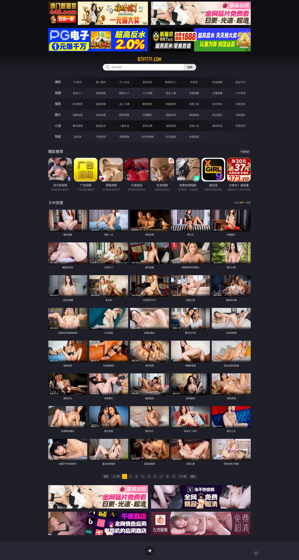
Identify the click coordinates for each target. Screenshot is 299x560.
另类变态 (241, 104)
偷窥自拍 (78, 115)
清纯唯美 (194, 115)
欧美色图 (124, 115)
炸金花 (194, 82)
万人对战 (124, 82)
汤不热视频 (147, 136)
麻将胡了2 (170, 82)
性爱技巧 (241, 126)
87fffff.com (149, 59)
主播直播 (217, 93)
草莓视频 (124, 136)
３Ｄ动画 (147, 93)
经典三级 (194, 104)
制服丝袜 (171, 104)
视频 (58, 93)
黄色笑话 (217, 126)
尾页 (193, 476)
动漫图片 (147, 115)
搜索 (189, 67)
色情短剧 (194, 136)
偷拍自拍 (101, 104)
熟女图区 (217, 115)
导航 (58, 137)
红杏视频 (171, 136)
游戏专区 (147, 82)
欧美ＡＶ (124, 93)
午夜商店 (101, 136)
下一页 (182, 476)
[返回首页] (256, 553)
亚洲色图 (101, 115)
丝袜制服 (194, 93)
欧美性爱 (147, 104)
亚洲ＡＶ (78, 93)
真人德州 (101, 82)
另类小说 (194, 126)
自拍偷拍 (101, 93)
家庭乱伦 (101, 126)
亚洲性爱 (78, 104)
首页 (106, 476)
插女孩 (77, 136)
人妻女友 (124, 126)
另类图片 (241, 115)
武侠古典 (147, 126)
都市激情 (78, 126)
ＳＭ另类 (241, 93)
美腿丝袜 (171, 115)
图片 (58, 115)
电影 (58, 104)
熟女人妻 (171, 93)
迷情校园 (171, 126)
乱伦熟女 (217, 104)
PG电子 (78, 82)
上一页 (116, 476)
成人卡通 (124, 104)
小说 (58, 126)
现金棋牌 (217, 82)
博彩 (58, 82)
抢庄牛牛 (241, 82)
